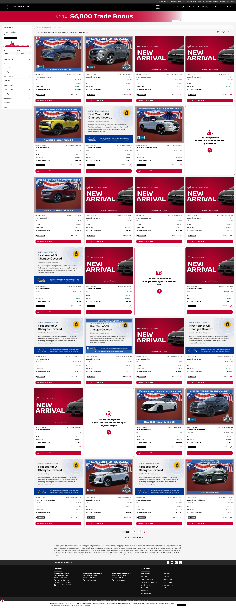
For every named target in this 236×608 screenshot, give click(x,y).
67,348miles (178, 150)
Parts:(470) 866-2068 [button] (64, 585)
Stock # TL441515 (192, 74)
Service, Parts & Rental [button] (185, 7)
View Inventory (146, 574)
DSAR (164, 588)
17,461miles (128, 150)
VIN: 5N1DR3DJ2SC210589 (225, 497)
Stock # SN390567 (91, 145)
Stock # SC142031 (40, 74)
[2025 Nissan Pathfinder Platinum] (209, 477)
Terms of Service (146, 588)
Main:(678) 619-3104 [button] (63, 580)
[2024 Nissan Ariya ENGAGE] (109, 336)
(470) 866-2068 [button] (91, 580)
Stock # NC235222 (192, 427)
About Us (144, 576)
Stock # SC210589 (192, 497)
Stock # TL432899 (91, 215)
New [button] (163, 7)
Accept (181, 605)
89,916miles (229, 502)
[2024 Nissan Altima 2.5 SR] (58, 265)
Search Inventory (157, 7)
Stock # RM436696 (91, 356)
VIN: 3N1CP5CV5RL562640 (124, 497)
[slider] (3, 47)
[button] (207, 1)
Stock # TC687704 (141, 74)
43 (140, 532)
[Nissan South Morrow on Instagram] (175, 562)
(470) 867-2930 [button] (120, 580)
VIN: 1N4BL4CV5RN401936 (73, 286)
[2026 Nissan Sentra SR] (159, 406)
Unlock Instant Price (45, 100)
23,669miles (77, 361)
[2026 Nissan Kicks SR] (58, 124)
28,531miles (178, 79)
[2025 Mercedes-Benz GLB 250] (58, 477)
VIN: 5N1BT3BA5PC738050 (174, 497)
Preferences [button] (87, 605)
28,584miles (228, 291)
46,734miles (228, 361)
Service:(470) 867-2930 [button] (64, 582)
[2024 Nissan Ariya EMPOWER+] (58, 336)
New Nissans (167, 574)
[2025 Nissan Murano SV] (58, 54)
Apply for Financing (169, 579)
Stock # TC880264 (91, 286)
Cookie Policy (145, 585)
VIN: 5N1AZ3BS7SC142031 (74, 74)
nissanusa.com (146, 593)
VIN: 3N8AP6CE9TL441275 (74, 215)
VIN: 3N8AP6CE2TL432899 (124, 215)
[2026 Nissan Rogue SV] (109, 265)
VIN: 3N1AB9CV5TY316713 (175, 215)
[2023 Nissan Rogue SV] (159, 477)
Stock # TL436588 (40, 145)
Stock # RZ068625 (141, 145)
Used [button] (171, 7)
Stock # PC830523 (192, 356)
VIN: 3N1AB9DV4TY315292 (174, 427)
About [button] (228, 7)
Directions (166, 576)
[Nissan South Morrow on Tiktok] (180, 562)
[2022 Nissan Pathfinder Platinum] (209, 406)
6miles (79, 150)
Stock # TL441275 (40, 215)
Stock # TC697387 (91, 74)
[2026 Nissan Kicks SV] (209, 54)
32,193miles (128, 79)
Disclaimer (144, 591)
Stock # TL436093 (192, 215)
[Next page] (145, 532)
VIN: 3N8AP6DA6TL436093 (225, 215)
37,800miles (127, 502)
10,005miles (127, 361)
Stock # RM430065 (40, 356)
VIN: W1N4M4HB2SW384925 (73, 497)
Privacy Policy (167, 582)
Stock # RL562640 (91, 497)
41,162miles (178, 502)
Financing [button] (219, 7)
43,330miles (77, 502)
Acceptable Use (168, 585)
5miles (230, 220)
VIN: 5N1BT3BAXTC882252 (73, 427)
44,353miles (77, 291)
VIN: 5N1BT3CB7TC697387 (124, 74)
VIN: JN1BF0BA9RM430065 (73, 356)
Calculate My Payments (149, 582)
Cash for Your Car (147, 579)
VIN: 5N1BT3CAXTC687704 (174, 74)
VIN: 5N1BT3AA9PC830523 (225, 356)
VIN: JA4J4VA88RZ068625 (174, 145)
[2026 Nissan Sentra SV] (159, 195)
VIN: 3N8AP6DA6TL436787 (174, 356)
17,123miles (77, 79)
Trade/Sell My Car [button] (204, 7)
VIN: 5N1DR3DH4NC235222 (225, 427)
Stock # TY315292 (141, 427)
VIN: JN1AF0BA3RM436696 (124, 356)
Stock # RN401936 (40, 286)
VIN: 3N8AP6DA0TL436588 (73, 145)
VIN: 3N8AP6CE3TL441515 (225, 74)
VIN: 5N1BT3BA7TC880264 (124, 286)
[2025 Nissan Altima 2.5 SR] (109, 124)
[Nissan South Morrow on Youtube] (171, 562)
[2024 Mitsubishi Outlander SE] (159, 124)
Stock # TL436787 (141, 356)
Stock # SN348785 (192, 286)
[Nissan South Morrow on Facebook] (167, 562)
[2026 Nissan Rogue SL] (109, 54)
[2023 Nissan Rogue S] (209, 336)
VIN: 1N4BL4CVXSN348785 (225, 286)
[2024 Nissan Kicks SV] (109, 477)
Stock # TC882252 (40, 427)
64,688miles (228, 432)
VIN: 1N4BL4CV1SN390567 (124, 145)
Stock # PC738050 (141, 497)
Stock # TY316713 (141, 215)
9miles (230, 79)
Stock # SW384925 (40, 497)
